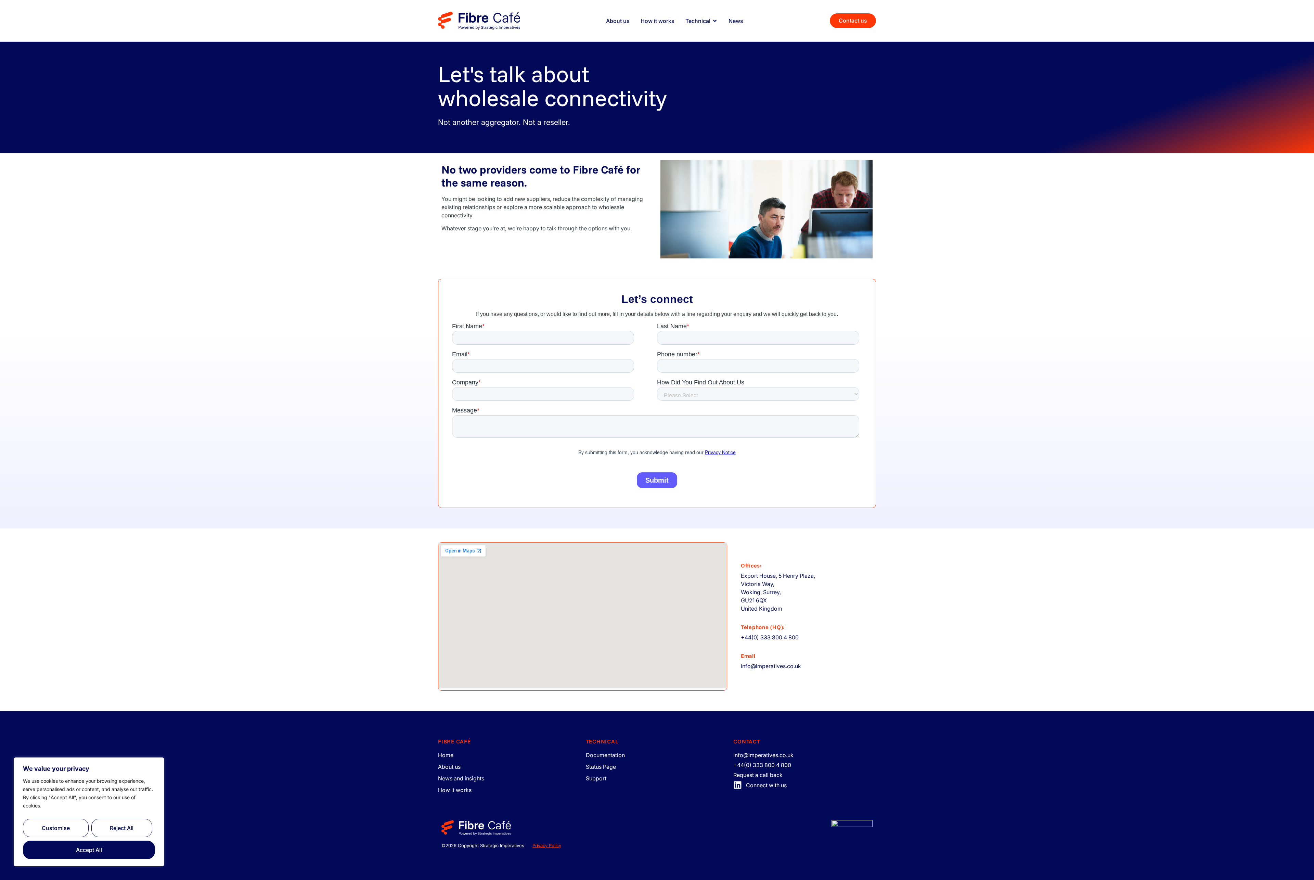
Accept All (89, 849)
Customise (56, 828)
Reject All (121, 828)
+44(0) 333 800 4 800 (770, 637)
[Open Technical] (715, 21)
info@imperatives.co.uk (771, 666)
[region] (89, 811)
